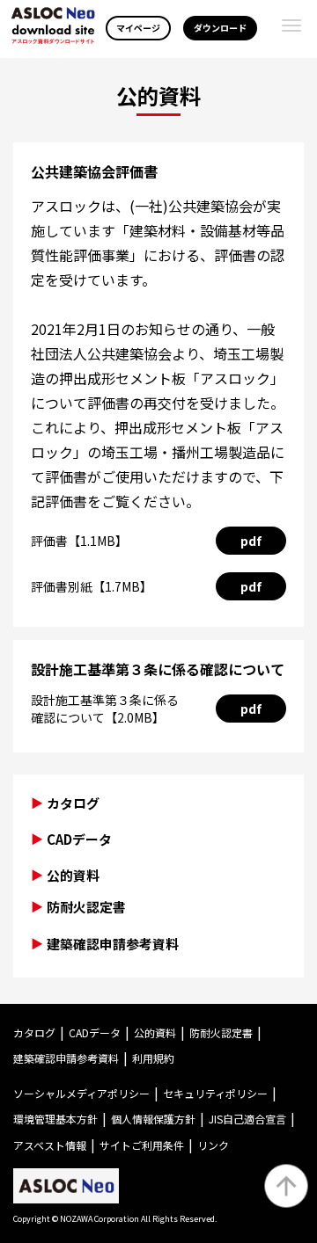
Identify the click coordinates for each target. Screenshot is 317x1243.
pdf (251, 540)
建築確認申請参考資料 (113, 943)
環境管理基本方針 (55, 1118)
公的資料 (155, 1032)
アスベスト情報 (49, 1145)
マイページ (138, 27)
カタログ (73, 803)
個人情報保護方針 (153, 1118)
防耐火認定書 (86, 907)
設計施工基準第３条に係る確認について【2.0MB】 (105, 708)
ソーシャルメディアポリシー (81, 1093)
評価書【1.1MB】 (79, 540)
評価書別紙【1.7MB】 (91, 586)
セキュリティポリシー (215, 1093)
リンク (213, 1145)
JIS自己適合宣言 (247, 1118)
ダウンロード (220, 27)
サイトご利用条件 (142, 1145)
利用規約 (153, 1057)
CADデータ (79, 839)
